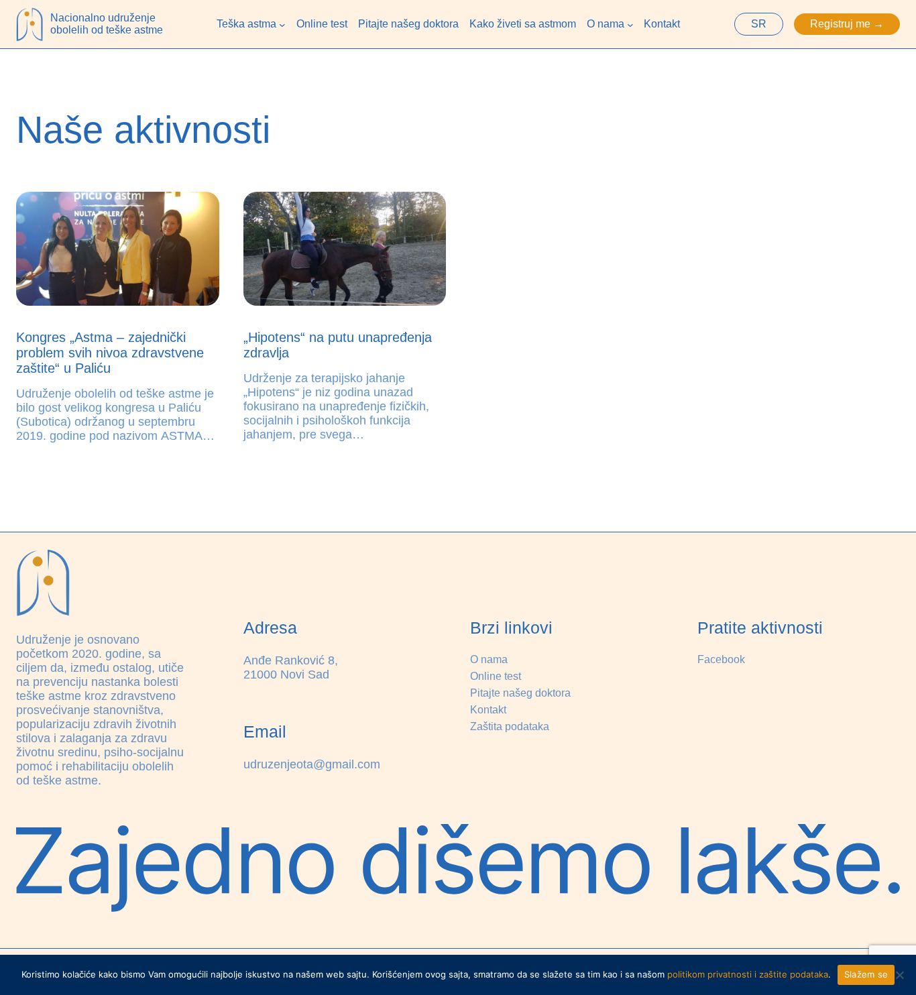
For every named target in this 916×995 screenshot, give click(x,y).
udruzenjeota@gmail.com (311, 764)
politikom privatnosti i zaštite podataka (747, 974)
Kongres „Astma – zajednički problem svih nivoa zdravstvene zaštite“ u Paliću (110, 352)
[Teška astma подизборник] (282, 24)
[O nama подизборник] (630, 24)
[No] (899, 975)
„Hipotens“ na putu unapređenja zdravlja (337, 345)
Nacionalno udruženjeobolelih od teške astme (106, 24)
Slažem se (866, 974)
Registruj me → (847, 24)
